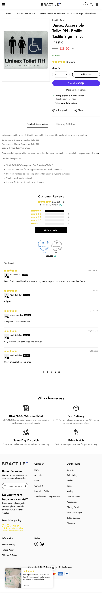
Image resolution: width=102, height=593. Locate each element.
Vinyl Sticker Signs (74, 512)
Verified (49, 255)
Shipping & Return (9, 555)
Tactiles (69, 480)
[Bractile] (51, 4)
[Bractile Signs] (15, 463)
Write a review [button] (51, 229)
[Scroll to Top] (97, 578)
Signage (70, 469)
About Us (38, 475)
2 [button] (47, 372)
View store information (66, 103)
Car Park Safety (73, 496)
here (97, 153)
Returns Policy (8, 549)
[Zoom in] (43, 26)
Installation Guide (41, 491)
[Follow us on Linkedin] (42, 544)
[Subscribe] (25, 486)
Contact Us (38, 485)
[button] (97, 4)
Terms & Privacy (8, 544)
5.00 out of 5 (58, 201)
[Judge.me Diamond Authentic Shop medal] (43, 245)
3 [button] (51, 372)
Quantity (56, 68)
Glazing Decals (73, 507)
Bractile (49, 567)
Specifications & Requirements (47, 496)
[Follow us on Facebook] (36, 544)
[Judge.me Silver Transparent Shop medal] (56, 245)
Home (8, 13)
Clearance (71, 523)
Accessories (71, 501)
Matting (70, 491)
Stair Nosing (72, 475)
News (36, 480)
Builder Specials (73, 517)
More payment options (76, 89)
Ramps (69, 485)
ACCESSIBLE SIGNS (26, 13)
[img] (10, 270)
